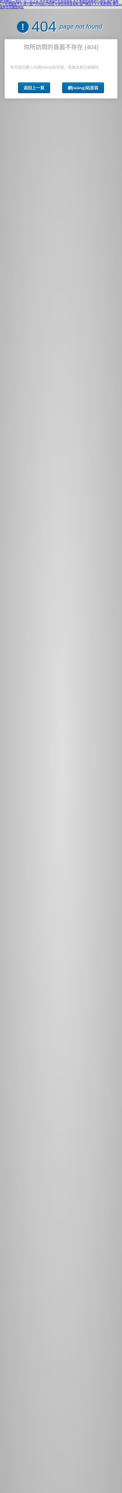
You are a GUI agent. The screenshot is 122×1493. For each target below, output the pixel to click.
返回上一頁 (34, 87)
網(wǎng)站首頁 (83, 87)
